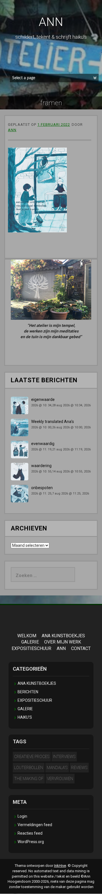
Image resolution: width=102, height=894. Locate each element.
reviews (79, 767)
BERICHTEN (28, 692)
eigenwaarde (43, 399)
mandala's (57, 767)
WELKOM (26, 635)
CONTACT (81, 648)
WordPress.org (31, 841)
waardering (41, 465)
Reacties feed (30, 833)
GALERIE (30, 642)
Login (22, 816)
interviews (64, 756)
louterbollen (28, 767)
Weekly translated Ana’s (52, 421)
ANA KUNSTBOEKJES (63, 635)
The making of (28, 778)
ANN (51, 22)
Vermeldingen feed (35, 824)
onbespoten (42, 487)
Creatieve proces (31, 756)
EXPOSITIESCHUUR (31, 648)
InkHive (60, 865)
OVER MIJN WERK (62, 642)
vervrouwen (60, 778)
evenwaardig (42, 443)
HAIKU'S (25, 717)
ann (12, 130)
